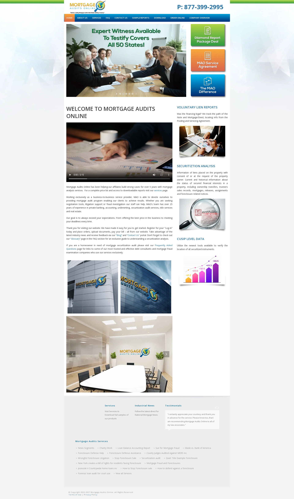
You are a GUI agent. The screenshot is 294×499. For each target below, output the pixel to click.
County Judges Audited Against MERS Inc (167, 453)
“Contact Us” (133, 235)
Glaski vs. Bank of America (198, 447)
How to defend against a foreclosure (175, 468)
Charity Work (106, 447)
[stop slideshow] (136, 93)
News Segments (86, 447)
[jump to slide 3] (126, 93)
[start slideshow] (117, 93)
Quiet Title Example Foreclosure (182, 458)
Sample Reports (140, 17)
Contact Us (121, 17)
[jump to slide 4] (129, 93)
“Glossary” (75, 238)
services (158, 190)
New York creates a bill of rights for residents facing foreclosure (109, 463)
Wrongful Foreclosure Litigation (93, 458)
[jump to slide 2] (123, 93)
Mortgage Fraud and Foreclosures (163, 463)
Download (160, 17)
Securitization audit (151, 458)
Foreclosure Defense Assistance (125, 453)
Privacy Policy (90, 494)
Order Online (177, 17)
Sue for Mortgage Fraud (167, 447)
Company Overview (199, 17)
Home (69, 17)
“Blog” (119, 235)
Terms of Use (75, 494)
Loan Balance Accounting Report (134, 447)
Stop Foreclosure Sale (125, 458)
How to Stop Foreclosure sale (137, 468)
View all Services (124, 473)
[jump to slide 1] (120, 93)
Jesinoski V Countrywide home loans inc (97, 468)
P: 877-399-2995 (200, 7)
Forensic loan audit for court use (94, 473)
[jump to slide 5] (132, 93)
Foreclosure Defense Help (91, 453)
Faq (108, 17)
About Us (82, 17)
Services (96, 17)
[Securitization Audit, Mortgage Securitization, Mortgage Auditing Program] (88, 7)
